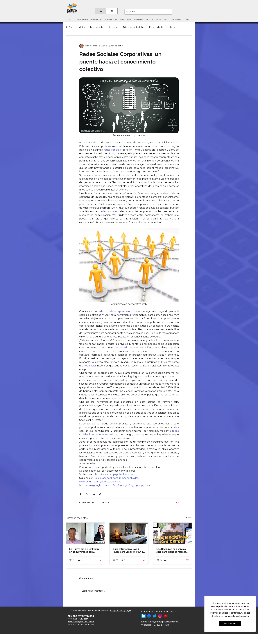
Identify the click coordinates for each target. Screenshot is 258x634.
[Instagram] (160, 616)
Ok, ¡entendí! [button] (230, 623)
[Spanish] (100, 11)
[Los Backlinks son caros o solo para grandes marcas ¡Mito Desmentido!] (172, 533)
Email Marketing (97, 27)
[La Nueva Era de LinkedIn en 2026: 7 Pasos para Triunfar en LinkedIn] (85, 533)
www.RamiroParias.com (78, 619)
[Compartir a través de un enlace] (100, 494)
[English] (112, 11)
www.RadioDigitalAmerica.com (81, 621)
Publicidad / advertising (133, 27)
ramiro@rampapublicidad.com (163, 621)
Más (171, 27)
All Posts (69, 27)
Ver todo (188, 517)
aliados (82, 27)
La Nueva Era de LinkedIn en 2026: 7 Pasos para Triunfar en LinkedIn (84, 550)
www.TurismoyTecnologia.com (81, 624)
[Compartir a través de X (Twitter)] (87, 494)
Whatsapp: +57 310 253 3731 (155, 625)
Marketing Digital (156, 27)
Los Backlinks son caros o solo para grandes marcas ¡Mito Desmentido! (171, 550)
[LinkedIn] (143, 616)
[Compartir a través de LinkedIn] (93, 494)
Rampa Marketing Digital (120, 610)
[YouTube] (165, 616)
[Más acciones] (177, 45)
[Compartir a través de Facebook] (80, 494)
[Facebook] (149, 616)
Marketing (113, 27)
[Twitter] (154, 616)
